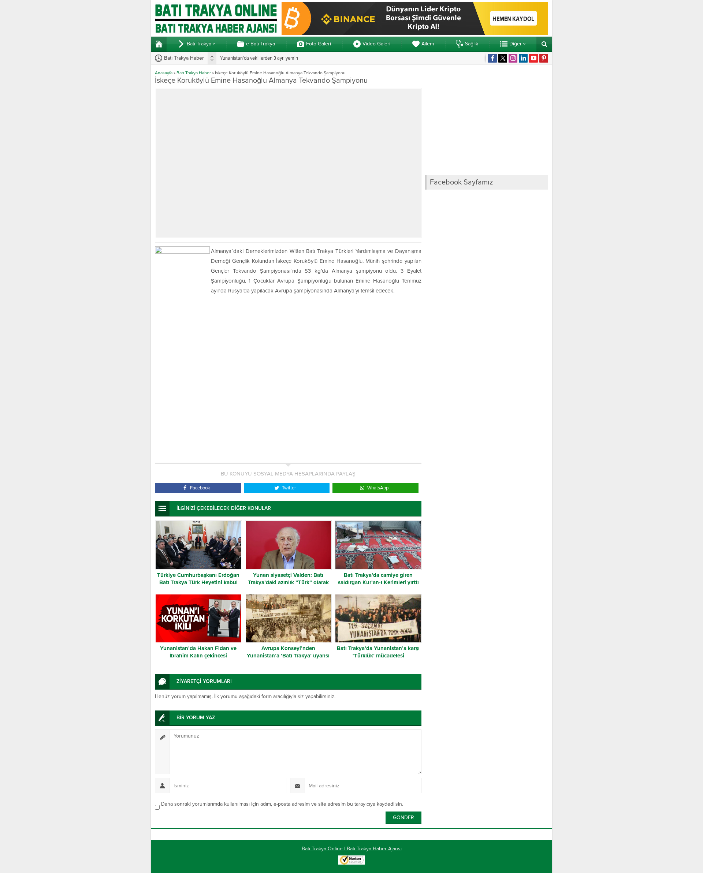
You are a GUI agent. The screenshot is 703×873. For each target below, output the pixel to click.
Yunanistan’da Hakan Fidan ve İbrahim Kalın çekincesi (198, 652)
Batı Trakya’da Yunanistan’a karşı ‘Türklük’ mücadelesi (378, 652)
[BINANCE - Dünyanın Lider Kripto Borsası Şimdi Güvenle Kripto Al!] (415, 32)
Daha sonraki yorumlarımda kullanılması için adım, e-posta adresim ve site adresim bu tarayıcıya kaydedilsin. (282, 804)
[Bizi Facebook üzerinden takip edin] (492, 58)
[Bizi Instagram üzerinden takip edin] (513, 58)
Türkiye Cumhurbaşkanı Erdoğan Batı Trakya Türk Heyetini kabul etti (198, 582)
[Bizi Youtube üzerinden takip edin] (533, 58)
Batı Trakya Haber (193, 72)
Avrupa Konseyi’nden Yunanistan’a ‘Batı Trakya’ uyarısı (288, 652)
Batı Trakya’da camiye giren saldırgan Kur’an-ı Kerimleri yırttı (378, 579)
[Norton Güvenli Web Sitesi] (351, 861)
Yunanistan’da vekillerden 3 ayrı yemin (259, 58)
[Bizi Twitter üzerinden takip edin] (502, 58)
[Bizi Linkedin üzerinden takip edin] (523, 58)
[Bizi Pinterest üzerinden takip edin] (543, 58)
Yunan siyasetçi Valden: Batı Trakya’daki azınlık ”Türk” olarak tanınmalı (288, 582)
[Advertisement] (288, 379)
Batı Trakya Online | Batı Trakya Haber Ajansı (352, 849)
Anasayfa (163, 72)
